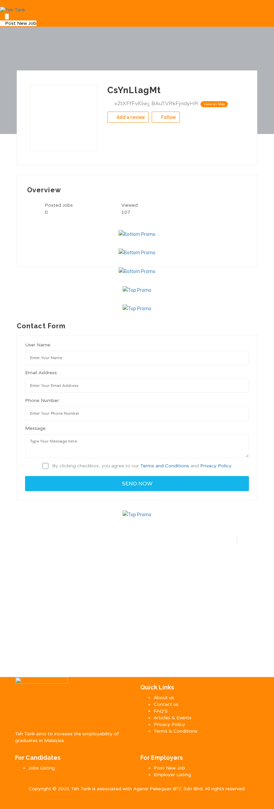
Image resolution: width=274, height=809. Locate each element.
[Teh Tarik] (12, 10)
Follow (168, 117)
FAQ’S (161, 711)
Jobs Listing (41, 768)
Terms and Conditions (164, 466)
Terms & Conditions (175, 731)
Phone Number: (42, 400)
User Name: (38, 345)
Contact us (166, 704)
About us (164, 697)
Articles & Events (172, 718)
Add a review (130, 117)
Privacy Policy (216, 466)
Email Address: (41, 373)
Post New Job (20, 23)
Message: (35, 428)
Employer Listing (172, 775)
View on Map (214, 104)
